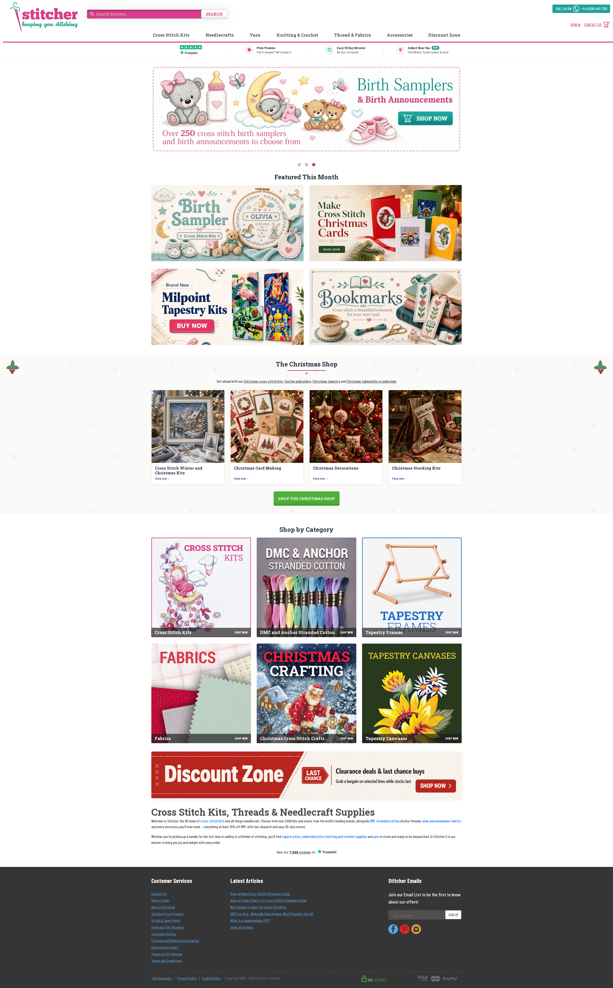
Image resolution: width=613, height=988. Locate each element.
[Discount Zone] (306, 775)
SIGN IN (575, 24)
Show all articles (241, 927)
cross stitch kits (212, 821)
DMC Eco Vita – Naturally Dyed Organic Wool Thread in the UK (271, 913)
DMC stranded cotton (384, 821)
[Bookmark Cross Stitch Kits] (385, 307)
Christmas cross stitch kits (263, 381)
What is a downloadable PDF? (250, 920)
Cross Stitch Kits (171, 35)
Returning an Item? (164, 947)
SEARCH (214, 14)
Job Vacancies (161, 978)
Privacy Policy (187, 978)
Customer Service (163, 934)
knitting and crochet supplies (346, 836)
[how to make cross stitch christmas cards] (385, 223)
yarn (376, 836)
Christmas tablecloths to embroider (371, 381)
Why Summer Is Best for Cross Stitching (258, 907)
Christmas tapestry (326, 381)
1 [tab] (299, 164)
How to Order (160, 900)
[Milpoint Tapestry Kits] (227, 307)
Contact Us (159, 893)
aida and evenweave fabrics (441, 821)
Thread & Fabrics (352, 35)
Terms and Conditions (166, 960)
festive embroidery (297, 381)
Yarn (255, 35)
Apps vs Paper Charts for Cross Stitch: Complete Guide (268, 900)
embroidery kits (313, 836)
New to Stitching (163, 907)
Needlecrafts (219, 35)
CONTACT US (593, 24)
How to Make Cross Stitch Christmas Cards (260, 893)
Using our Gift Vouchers (167, 927)
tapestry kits (291, 836)
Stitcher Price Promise (167, 913)
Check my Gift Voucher (167, 954)
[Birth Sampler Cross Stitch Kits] (227, 223)
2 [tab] (306, 164)
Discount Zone (444, 35)
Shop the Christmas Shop (306, 498)
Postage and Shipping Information (175, 940)
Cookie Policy (211, 978)
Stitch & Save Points (166, 920)
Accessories (400, 35)
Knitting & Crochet (297, 35)
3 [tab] (313, 164)
